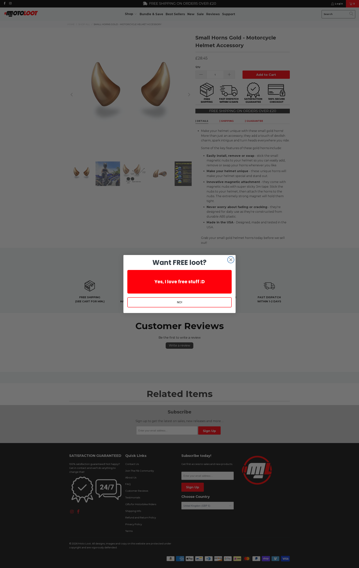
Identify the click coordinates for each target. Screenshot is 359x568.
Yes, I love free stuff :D (179, 282)
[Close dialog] (231, 259)
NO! (179, 302)
